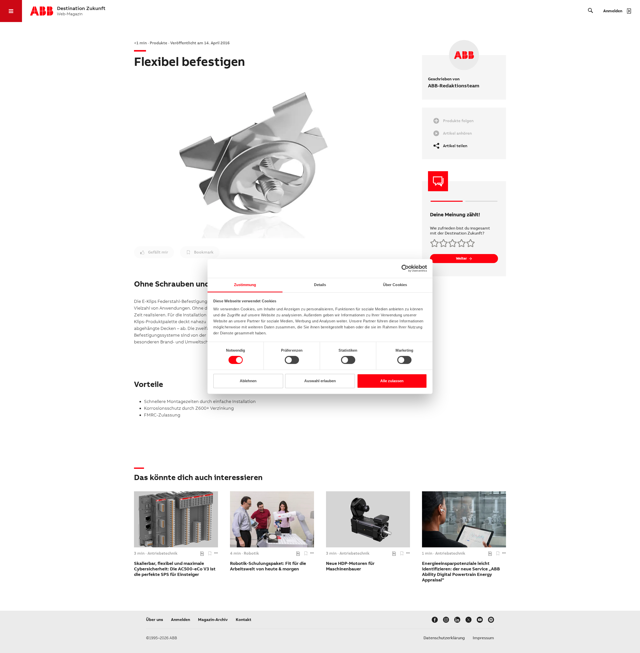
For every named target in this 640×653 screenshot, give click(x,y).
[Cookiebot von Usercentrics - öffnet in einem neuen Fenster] (405, 268)
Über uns (154, 619)
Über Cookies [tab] (395, 285)
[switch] (292, 360)
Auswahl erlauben (320, 381)
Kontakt (243, 619)
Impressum (483, 637)
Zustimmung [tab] (245, 285)
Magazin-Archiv (213, 619)
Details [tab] (320, 285)
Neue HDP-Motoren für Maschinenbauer (350, 566)
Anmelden (180, 619)
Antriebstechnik (163, 553)
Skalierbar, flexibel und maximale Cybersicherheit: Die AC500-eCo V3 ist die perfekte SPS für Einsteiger (175, 568)
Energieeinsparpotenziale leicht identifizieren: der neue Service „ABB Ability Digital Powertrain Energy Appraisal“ (461, 571)
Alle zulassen (392, 381)
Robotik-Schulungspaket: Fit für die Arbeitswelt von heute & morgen (268, 566)
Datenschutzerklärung (444, 637)
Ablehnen (248, 381)
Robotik (251, 553)
